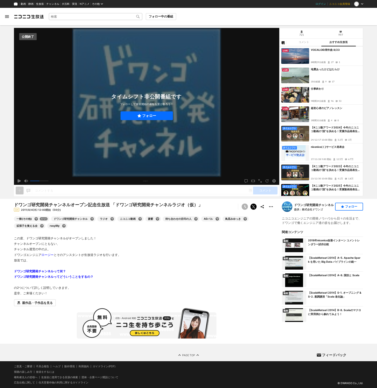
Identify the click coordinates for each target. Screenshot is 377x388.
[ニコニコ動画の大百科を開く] (140, 219)
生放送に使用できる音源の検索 (59, 377)
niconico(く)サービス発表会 (327, 146)
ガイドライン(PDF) (104, 366)
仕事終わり (317, 88)
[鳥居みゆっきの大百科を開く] (245, 219)
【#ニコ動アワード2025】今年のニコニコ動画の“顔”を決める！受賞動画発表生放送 (335, 187)
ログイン (320, 4)
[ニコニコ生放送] (29, 17)
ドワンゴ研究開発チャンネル (314, 205)
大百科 (66, 4)
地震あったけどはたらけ (325, 69)
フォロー (149, 115)
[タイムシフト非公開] (245, 207)
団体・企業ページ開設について (100, 377)
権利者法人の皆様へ (26, 377)
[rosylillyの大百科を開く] (64, 226)
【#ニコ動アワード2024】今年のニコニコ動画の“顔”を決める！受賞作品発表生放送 (335, 129)
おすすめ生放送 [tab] (338, 42)
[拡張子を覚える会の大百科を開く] (42, 226)
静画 (31, 4)
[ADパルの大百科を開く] (217, 219)
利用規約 (84, 366)
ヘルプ (57, 366)
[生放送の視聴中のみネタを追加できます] (20, 190)
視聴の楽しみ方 (23, 371)
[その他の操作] (271, 207)
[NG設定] (282, 42)
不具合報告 (42, 366)
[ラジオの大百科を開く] (112, 219)
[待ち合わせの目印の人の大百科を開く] (196, 219)
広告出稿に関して (24, 382)
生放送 (40, 4)
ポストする (253, 207)
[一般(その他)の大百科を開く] (36, 219)
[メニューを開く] (7, 16)
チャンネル (52, 4)
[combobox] (95, 16)
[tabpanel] (321, 121)
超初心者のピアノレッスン (326, 108)
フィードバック (334, 355)
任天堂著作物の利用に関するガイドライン (63, 382)
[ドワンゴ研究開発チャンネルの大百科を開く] (92, 219)
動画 (23, 4)
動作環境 (69, 366)
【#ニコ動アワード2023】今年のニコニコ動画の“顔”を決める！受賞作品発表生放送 (335, 168)
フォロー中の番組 (161, 16)
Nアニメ (84, 4)
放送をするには (45, 372)
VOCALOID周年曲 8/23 (325, 49)
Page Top (188, 355)
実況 (74, 4)
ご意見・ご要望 (23, 366)
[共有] (262, 207)
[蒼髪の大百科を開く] (157, 219)
